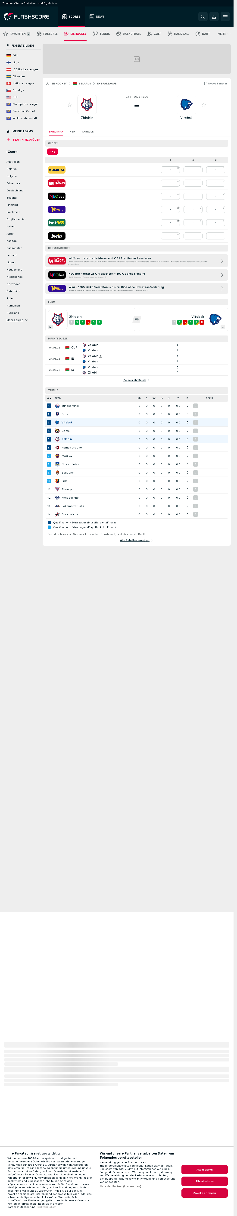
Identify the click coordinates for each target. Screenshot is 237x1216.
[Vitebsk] (57, 422)
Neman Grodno (72, 447)
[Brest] (57, 414)
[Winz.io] (56, 209)
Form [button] (209, 398)
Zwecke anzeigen (204, 1193)
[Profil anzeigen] (87, 104)
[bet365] (56, 222)
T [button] (178, 398)
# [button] (48, 398)
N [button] (169, 398)
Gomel (66, 431)
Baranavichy (70, 514)
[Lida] (57, 481)
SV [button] (154, 398)
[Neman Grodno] (57, 447)
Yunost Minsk (70, 406)
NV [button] (161, 398)
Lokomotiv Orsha (73, 506)
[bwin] (56, 236)
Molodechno (70, 498)
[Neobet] (56, 196)
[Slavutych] (57, 489)
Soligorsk (68, 472)
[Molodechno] (57, 497)
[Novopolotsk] (57, 464)
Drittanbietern (46, 1207)
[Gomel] (57, 431)
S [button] (146, 398)
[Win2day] (56, 183)
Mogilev (67, 456)
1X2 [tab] (52, 151)
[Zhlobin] (57, 439)
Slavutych (68, 489)
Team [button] (58, 398)
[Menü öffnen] (225, 16)
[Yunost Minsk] (57, 405)
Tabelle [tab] (88, 131)
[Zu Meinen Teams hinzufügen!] (69, 104)
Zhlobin (87, 118)
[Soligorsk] (57, 472)
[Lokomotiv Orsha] (57, 506)
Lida (64, 481)
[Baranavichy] (57, 514)
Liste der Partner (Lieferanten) (120, 1186)
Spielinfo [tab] (56, 131)
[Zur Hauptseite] (30, 16)
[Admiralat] (56, 170)
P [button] (187, 398)
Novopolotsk (70, 464)
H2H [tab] (72, 131)
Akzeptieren (204, 1169)
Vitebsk (186, 118)
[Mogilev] (57, 456)
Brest (65, 414)
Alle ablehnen (205, 1181)
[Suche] (203, 16)
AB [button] (139, 398)
